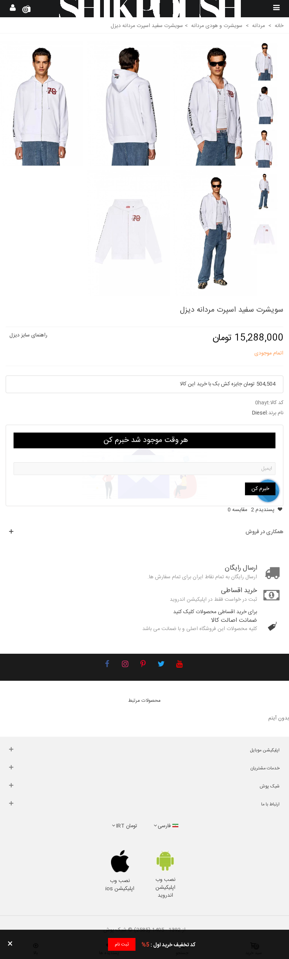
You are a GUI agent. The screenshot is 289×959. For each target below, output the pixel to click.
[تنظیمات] (13, 9)
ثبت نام (122, 944)
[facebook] (106, 665)
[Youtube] (179, 665)
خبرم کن (260, 488)
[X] (161, 665)
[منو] (276, 9)
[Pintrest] (143, 665)
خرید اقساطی (239, 591)
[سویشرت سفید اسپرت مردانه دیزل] (215, 104)
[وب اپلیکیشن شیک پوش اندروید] (165, 861)
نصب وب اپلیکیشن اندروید (165, 887)
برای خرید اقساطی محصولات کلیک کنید (215, 612)
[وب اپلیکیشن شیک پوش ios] (120, 861)
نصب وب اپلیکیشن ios (119, 884)
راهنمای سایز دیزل (28, 335)
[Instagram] (124, 665)
